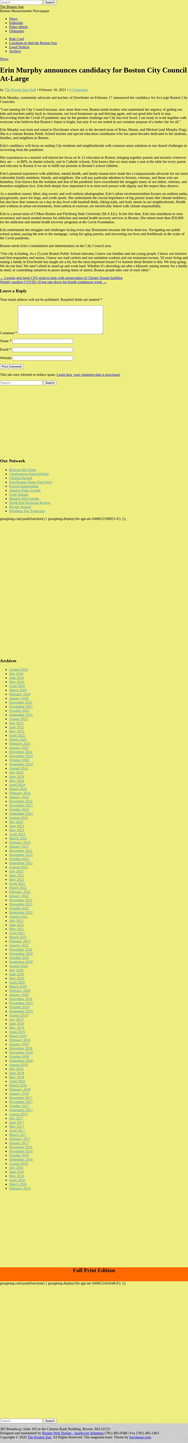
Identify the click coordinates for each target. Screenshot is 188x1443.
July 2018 (16, 1069)
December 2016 (20, 1147)
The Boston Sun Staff (20, 90)
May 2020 (16, 978)
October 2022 (19, 859)
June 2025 (16, 727)
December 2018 (20, 1048)
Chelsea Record (20, 478)
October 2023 (19, 809)
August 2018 (18, 1065)
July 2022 (16, 871)
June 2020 (16, 974)
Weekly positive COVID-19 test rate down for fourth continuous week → (53, 282)
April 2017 (17, 1131)
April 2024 (17, 785)
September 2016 (21, 1159)
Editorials (16, 23)
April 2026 (17, 686)
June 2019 (16, 1024)
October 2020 (19, 958)
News (13, 19)
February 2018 (19, 1089)
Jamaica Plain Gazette (25, 490)
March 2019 (18, 1036)
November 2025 (21, 706)
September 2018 (21, 1061)
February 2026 (19, 694)
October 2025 (19, 711)
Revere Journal (20, 507)
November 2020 (21, 954)
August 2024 (18, 768)
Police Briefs (18, 27)
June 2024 (16, 776)
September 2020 (21, 962)
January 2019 (19, 1044)
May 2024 (16, 781)
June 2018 (16, 1073)
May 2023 (16, 830)
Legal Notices (19, 47)
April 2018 (17, 1081)
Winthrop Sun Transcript (27, 511)
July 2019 (16, 1019)
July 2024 (16, 772)
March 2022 (18, 888)
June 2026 (16, 678)
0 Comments (78, 90)
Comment (8, 333)
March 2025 (18, 739)
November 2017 (21, 1102)
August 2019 (18, 1015)
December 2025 (20, 702)
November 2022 (21, 855)
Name (5, 341)
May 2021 (16, 929)
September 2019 (21, 1011)
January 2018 (19, 1094)
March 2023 (18, 838)
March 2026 (18, 690)
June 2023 (16, 826)
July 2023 (16, 822)
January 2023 (19, 846)
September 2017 (21, 1110)
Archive (15, 51)
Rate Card (16, 39)
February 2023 (19, 842)
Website (5, 358)
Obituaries (16, 31)
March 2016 (18, 1184)
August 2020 (18, 966)
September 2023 (21, 814)
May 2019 (16, 1028)
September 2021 (21, 912)
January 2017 (19, 1143)
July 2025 (16, 723)
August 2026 (18, 669)
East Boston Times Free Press (30, 482)
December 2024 (20, 752)
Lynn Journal (18, 494)
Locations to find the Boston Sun (33, 43)
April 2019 (17, 1032)
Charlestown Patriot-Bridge (29, 474)
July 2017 (16, 1118)
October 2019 (19, 1007)
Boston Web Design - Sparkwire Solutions (73, 1433)
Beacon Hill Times (22, 470)
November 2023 (21, 805)
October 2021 (19, 908)
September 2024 (21, 764)
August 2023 (18, 818)
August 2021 (18, 916)
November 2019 (21, 1003)
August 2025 (18, 719)
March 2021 (18, 937)
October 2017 (19, 1106)
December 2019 (20, 999)
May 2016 (16, 1176)
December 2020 (20, 949)
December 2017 (20, 1098)
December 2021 (20, 900)
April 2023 (17, 834)
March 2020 (18, 986)
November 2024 (21, 756)
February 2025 (19, 744)
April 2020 (17, 982)
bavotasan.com (140, 1437)
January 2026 (19, 698)
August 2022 (18, 867)
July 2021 (16, 921)
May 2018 (16, 1077)
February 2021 (19, 941)
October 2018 (19, 1056)
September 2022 (21, 863)
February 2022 (19, 892)
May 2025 (16, 731)
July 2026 (16, 674)
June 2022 (16, 875)
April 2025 (17, 735)
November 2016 (21, 1151)
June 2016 (16, 1172)
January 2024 (19, 797)
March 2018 (18, 1085)
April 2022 (17, 884)
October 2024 (19, 760)
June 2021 (16, 925)
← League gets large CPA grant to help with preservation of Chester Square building (61, 278)
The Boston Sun (12, 7)
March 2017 (18, 1135)
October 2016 (19, 1155)
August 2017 (18, 1114)
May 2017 (16, 1126)
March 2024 (18, 789)
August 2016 (18, 1164)
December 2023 (20, 801)
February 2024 (19, 793)
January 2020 (19, 995)
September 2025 (21, 715)
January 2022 (19, 896)
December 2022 (20, 851)
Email (5, 349)
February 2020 (19, 991)
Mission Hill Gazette (24, 499)
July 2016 (16, 1168)
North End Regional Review (30, 503)
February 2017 (19, 1139)
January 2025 (19, 748)
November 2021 (21, 904)
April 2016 (17, 1180)
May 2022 (16, 879)
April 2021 (17, 933)
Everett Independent (23, 486)
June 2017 (16, 1122)
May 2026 (16, 682)
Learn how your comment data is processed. (88, 375)
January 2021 (19, 945)
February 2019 (19, 1040)
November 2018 (21, 1052)
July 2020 (16, 970)
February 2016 (19, 1188)
